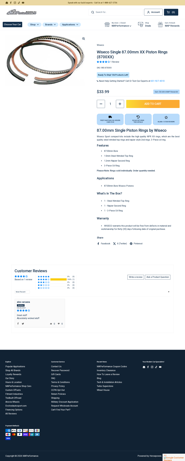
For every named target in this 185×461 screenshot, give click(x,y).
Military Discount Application (64, 402)
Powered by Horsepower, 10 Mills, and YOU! (159, 456)
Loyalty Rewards (13, 374)
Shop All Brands (12, 370)
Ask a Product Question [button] (158, 277)
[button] (171, 12)
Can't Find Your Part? (60, 409)
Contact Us (56, 366)
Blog (99, 378)
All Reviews (11, 413)
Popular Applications (15, 366)
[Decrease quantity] (101, 104)
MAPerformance (30, 456)
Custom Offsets (13, 390)
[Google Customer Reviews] (174, 457)
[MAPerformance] (21, 12)
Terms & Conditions (60, 382)
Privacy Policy (58, 386)
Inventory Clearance (106, 370)
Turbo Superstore (105, 386)
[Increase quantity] (120, 104)
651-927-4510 (158, 81)
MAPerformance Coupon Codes (112, 366)
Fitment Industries (14, 394)
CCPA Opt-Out (58, 390)
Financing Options (13, 409)
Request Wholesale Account (64, 405)
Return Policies (58, 394)
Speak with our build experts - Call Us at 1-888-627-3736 (92, 3)
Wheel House (103, 390)
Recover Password (60, 370)
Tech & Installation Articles (109, 382)
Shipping (55, 398)
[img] (40, 310)
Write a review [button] (135, 277)
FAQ (53, 378)
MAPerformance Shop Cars (18, 386)
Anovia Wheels (12, 402)
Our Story (9, 378)
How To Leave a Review (108, 374)
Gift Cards (56, 374)
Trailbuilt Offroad (13, 398)
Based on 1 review (23, 279)
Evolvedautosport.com (16, 405)
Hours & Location (13, 382)
